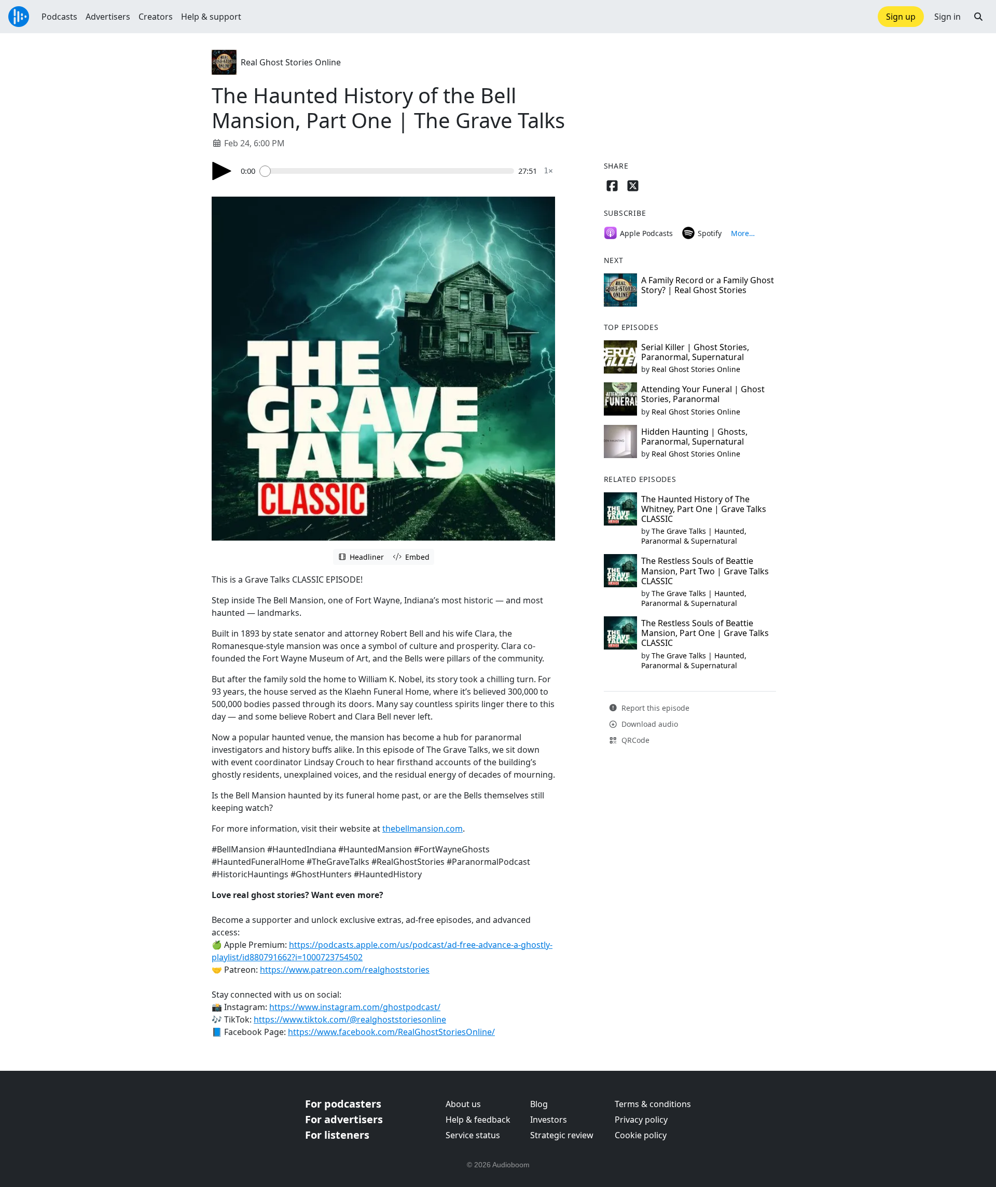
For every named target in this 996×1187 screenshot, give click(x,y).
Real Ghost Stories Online (291, 62)
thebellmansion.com (422, 828)
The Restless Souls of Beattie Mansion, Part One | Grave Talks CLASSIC (705, 632)
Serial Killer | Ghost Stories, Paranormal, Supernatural (695, 352)
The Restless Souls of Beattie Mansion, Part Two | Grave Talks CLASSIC (705, 570)
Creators (156, 16)
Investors (548, 1119)
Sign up (901, 16)
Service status (473, 1135)
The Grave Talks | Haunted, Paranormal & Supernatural (693, 536)
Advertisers (108, 16)
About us (463, 1104)
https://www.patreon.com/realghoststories (345, 969)
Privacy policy (641, 1119)
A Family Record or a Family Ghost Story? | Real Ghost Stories (707, 285)
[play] (222, 171)
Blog (539, 1104)
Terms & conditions (653, 1104)
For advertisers (344, 1119)
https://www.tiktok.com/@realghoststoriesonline (350, 1019)
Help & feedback (478, 1119)
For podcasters (343, 1104)
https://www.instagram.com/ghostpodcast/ (354, 1007)
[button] (978, 16)
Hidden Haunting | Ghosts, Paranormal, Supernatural (694, 436)
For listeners (337, 1135)
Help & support (211, 16)
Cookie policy (641, 1135)
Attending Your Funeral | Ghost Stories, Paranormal (703, 394)
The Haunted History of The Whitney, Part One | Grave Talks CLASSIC (703, 509)
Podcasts (59, 16)
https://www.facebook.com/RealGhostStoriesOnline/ (391, 1032)
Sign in (947, 16)
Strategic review (561, 1135)
